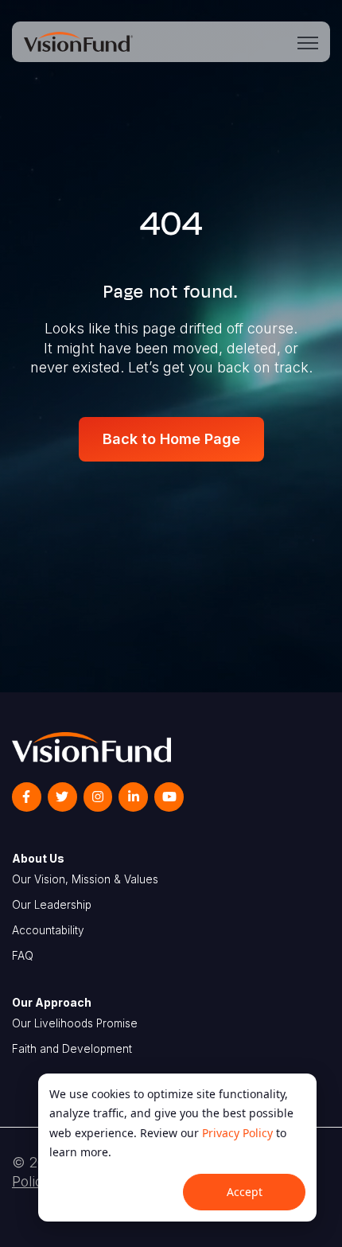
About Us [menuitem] (38, 858)
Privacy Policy (237, 1132)
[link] (78, 40)
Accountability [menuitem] (48, 930)
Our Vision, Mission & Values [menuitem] (85, 879)
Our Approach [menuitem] (51, 1002)
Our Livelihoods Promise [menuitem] (75, 1023)
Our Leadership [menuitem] (51, 904)
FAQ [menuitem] (22, 955)
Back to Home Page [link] (171, 439)
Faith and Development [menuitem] (72, 1048)
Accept (244, 1191)
